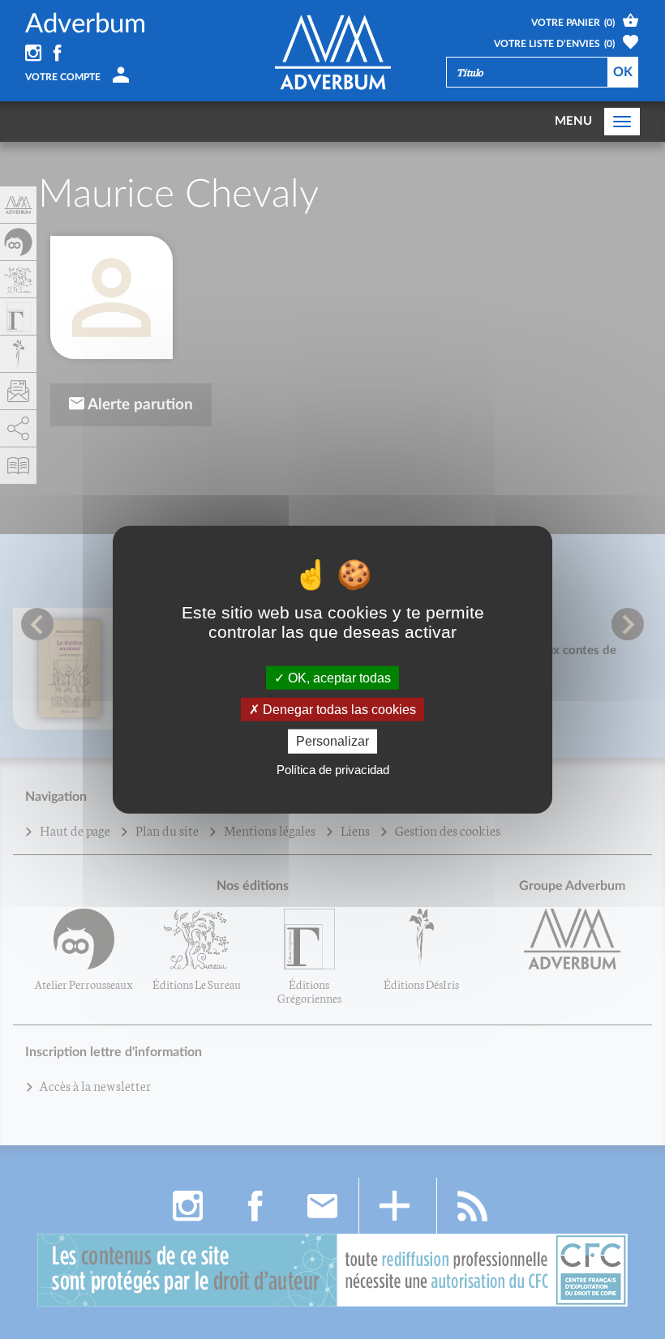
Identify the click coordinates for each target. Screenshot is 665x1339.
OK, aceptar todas (338, 678)
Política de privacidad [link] (333, 769)
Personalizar (332, 741)
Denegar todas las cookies (338, 710)
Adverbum (85, 24)
